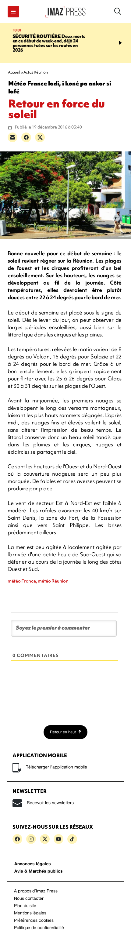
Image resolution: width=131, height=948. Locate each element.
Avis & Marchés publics (38, 872)
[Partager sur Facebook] (26, 137)
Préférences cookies (34, 921)
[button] (13, 11)
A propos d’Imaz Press (36, 891)
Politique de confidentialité (39, 928)
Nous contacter (29, 899)
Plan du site (25, 906)
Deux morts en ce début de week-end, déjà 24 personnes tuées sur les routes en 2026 (42, 43)
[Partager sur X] (40, 137)
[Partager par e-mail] (12, 137)
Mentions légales (30, 913)
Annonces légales (32, 864)
